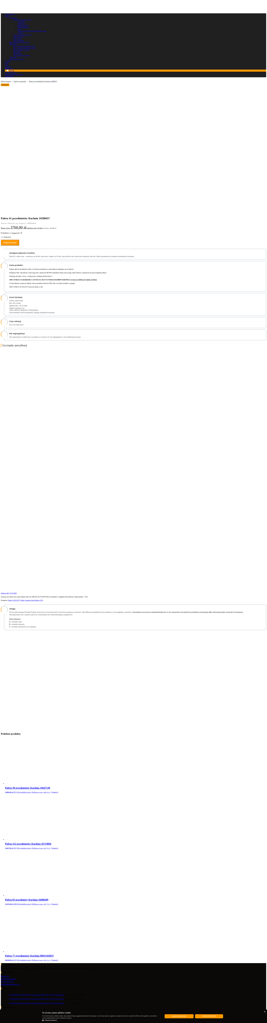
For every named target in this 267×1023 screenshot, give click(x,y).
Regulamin (5, 976)
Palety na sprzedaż (20, 81)
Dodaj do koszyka (10, 242)
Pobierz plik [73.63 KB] (9, 593)
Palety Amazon (6, 81)
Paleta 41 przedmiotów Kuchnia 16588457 (43, 81)
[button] (101, 1020)
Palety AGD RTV (14, 600)
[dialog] (133, 1016)
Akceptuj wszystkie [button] (179, 1016)
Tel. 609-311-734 (7, 982)
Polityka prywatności (8, 979)
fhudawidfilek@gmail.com (10, 984)
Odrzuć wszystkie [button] (209, 1016)
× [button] (264, 1012)
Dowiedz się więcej (65, 1018)
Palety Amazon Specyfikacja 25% (32, 600)
